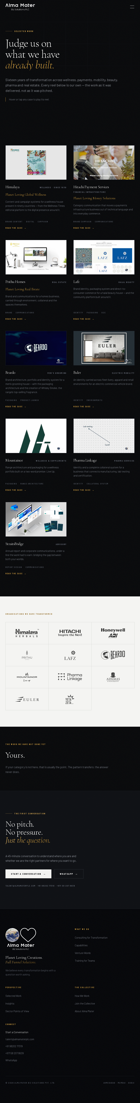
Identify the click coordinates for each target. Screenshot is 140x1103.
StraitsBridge (14, 543)
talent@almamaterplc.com (20, 886)
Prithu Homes (15, 281)
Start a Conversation (16, 1032)
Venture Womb (83, 952)
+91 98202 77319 (46, 886)
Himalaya (12, 187)
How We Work (82, 995)
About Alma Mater (84, 1011)
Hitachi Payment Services (91, 187)
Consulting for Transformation (91, 937)
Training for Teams (85, 960)
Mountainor (14, 460)
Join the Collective (85, 1003)
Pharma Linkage (85, 460)
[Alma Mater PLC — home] (20, 6)
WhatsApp (11, 1060)
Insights (9, 1003)
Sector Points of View (17, 1011)
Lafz (76, 281)
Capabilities (81, 945)
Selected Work (13, 995)
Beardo (10, 372)
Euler (77, 372)
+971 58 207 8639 (66, 886)
